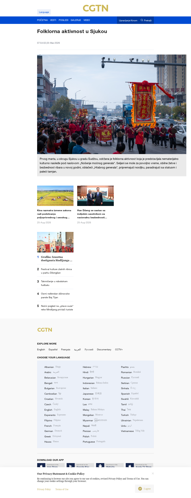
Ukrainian (132, 420)
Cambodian (52, 393)
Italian (90, 388)
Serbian (129, 382)
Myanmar (95, 420)
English (41, 349)
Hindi (88, 372)
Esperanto (55, 414)
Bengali (50, 382)
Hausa (51, 441)
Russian (130, 377)
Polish (89, 436)
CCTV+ (119, 349)
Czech (51, 404)
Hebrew (90, 366)
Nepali (89, 425)
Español (53, 349)
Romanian (131, 372)
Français (65, 349)
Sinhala (128, 388)
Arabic (51, 372)
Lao (87, 404)
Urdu (126, 425)
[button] (40, 114)
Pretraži (148, 20)
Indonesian (95, 382)
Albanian (52, 366)
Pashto (127, 366)
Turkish (128, 414)
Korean (91, 398)
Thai (126, 409)
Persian (91, 430)
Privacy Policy (44, 489)
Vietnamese (132, 430)
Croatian (53, 398)
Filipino (52, 420)
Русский (89, 349)
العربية (77, 349)
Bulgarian (55, 388)
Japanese (92, 393)
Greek (52, 436)
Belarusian (56, 377)
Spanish (129, 393)
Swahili (130, 398)
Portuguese (94, 441)
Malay (93, 409)
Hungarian (92, 377)
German (53, 430)
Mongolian (93, 414)
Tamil (127, 404)
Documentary (104, 349)
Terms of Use (61, 489)
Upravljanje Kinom (128, 20)
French (52, 425)
